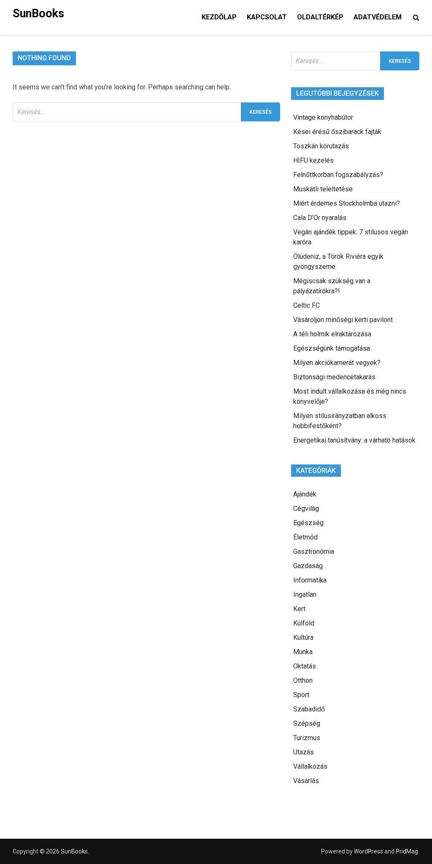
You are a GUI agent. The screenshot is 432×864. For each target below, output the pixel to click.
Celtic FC (306, 305)
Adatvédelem (378, 17)
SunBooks (38, 13)
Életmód (305, 537)
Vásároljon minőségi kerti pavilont (343, 320)
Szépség (306, 723)
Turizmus (306, 738)
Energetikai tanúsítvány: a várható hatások (354, 440)
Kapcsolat (267, 17)
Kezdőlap (219, 17)
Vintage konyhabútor (323, 117)
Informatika (310, 580)
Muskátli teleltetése (323, 189)
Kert (299, 609)
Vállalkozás (310, 766)
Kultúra (303, 637)
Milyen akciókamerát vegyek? (337, 363)
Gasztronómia (313, 551)
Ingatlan (304, 594)
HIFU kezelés (313, 160)
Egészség (308, 523)
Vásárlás (306, 781)
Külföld (303, 623)
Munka (303, 652)
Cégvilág (306, 508)
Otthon (303, 680)
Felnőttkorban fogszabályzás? (338, 175)
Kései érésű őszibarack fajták (337, 132)
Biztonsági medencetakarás (334, 377)
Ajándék (304, 494)
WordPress (368, 851)
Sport (301, 695)
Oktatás (304, 666)
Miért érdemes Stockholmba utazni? (346, 203)
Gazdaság (308, 566)
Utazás (303, 752)
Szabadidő (309, 709)
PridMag (407, 851)
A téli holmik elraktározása (332, 334)
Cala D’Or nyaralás (319, 218)
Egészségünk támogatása (331, 348)
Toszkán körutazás (321, 146)
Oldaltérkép (320, 17)
